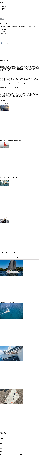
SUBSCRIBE (3, 18)
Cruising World (21, 454)
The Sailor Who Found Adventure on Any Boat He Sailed (10, 177)
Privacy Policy (1, 442)
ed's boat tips (4, 100)
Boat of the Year (4, 11)
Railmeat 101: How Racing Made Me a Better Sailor (9, 215)
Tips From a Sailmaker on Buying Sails (6, 430)
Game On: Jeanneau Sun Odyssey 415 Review (7, 302)
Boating (0, 454)
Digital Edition (1, 438)
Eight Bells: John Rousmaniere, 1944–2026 (7, 252)
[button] (19, 35)
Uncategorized (6, 103)
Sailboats (3, 5)
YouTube (1, 451)
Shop (2, 9)
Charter (3, 14)
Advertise (3, 16)
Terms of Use (1, 443)
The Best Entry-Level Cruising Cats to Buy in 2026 (7, 345)
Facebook (1, 448)
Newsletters (3, 8)
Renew (0, 437)
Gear (2, 13)
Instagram (1, 450)
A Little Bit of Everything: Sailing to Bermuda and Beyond (10, 140)
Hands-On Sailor (4, 6)
